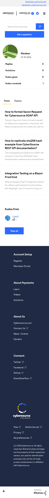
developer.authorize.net (35, 1)
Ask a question (24, 34)
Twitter (17, 362)
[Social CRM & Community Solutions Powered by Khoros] (40, 492)
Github (17, 372)
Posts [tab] (7, 100)
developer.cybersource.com (34, 5)
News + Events (21, 333)
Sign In (37, 13)
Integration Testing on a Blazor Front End (24, 175)
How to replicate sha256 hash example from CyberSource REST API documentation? (23, 144)
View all (14, 231)
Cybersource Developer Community (8, 13)
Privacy (17, 432)
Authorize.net (32, 427)
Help (33, 13)
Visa (16, 427)
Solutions (18, 300)
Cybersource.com (23, 323)
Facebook (19, 367)
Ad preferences (21, 437)
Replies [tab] (18, 100)
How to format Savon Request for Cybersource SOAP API (23, 113)
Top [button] (3, 491)
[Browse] (42, 13)
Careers (18, 339)
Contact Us (19, 328)
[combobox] (24, 26)
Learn (16, 289)
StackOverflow (21, 378)
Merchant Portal (22, 266)
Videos (17, 294)
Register (18, 260)
